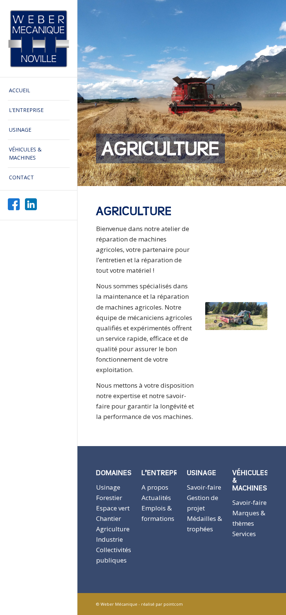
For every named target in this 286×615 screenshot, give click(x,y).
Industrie (109, 539)
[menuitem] (39, 90)
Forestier (109, 497)
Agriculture (113, 529)
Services (244, 533)
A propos (155, 487)
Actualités (156, 497)
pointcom (173, 604)
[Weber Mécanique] (39, 39)
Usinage (108, 487)
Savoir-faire (204, 487)
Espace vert (113, 508)
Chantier (108, 518)
